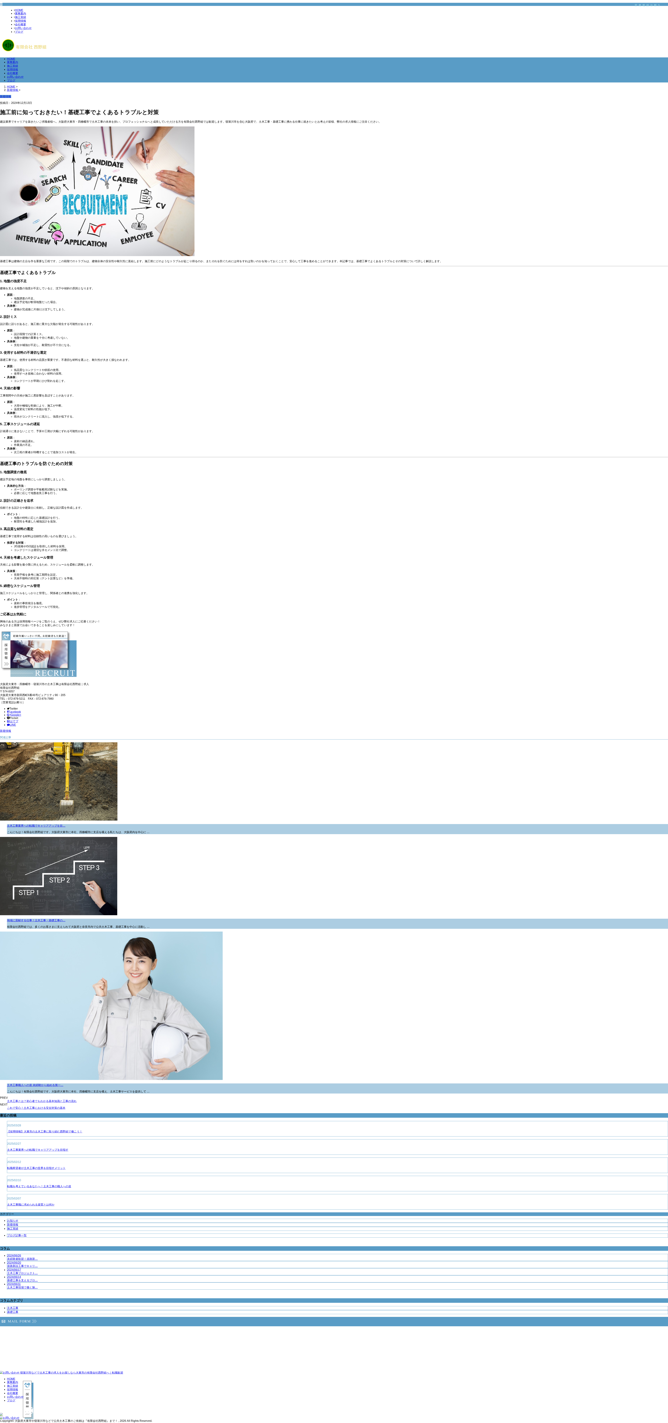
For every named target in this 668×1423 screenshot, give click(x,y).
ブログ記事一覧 (17, 1235)
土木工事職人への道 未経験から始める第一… (35, 1085)
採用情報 (20, 20)
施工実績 (20, 17)
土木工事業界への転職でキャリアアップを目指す (37, 1149)
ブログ (19, 31)
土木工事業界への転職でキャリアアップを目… (36, 825)
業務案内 (20, 13)
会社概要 (20, 24)
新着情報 (5, 730)
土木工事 (12, 1307)
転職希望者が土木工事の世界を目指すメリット (36, 1168)
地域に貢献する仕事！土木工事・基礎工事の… (36, 920)
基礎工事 (12, 1311)
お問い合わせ (23, 28)
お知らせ (12, 1220)
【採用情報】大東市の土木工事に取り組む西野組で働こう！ (44, 1131)
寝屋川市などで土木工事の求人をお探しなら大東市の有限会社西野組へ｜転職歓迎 (71, 1372)
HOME (19, 10)
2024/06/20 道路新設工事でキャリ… (22, 1264)
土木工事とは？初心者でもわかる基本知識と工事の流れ (42, 1101)
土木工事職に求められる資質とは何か (30, 1204)
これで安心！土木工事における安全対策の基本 (36, 1107)
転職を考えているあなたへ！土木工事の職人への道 (39, 1186)
